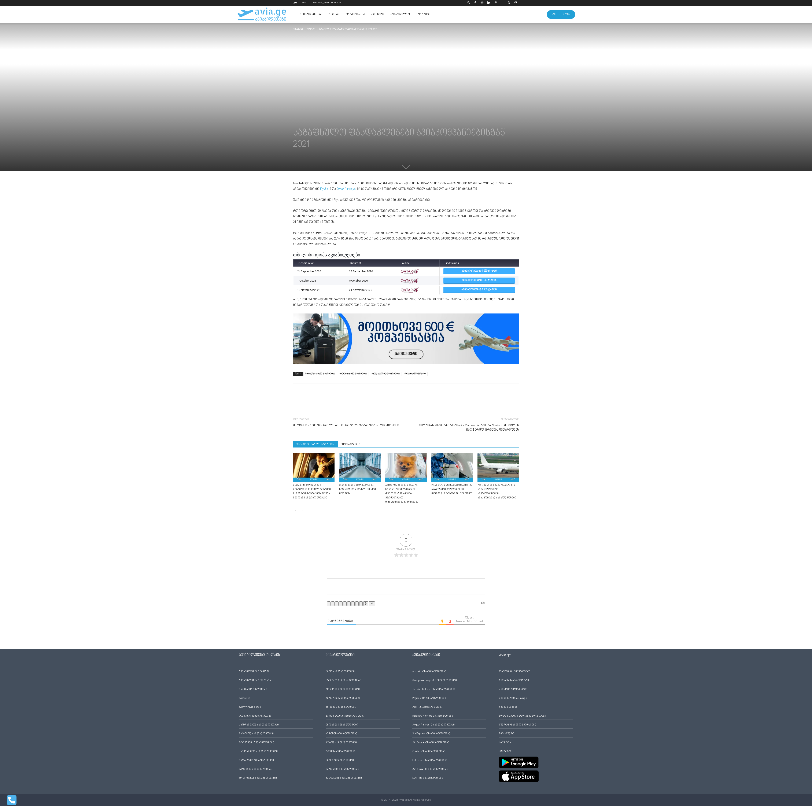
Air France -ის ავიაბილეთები (430, 742)
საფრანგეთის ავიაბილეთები (259, 725)
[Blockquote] (353, 603)
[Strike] (341, 603)
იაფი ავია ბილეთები (253, 689)
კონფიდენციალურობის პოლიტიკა (522, 716)
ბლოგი (311, 29)
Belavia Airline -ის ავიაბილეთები (432, 716)
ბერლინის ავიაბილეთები (343, 698)
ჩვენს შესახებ (508, 707)
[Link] (361, 603)
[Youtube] (516, 3)
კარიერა (505, 742)
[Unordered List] (349, 603)
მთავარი (298, 29)
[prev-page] (295, 510)
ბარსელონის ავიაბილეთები (345, 716)
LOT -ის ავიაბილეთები (427, 778)
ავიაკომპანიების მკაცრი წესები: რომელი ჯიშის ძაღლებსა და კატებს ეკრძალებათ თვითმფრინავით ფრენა (401, 494)
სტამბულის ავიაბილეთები (343, 680)
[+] (371, 603)
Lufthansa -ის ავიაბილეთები (429, 760)
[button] (469, 2)
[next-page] (302, 510)
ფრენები (377, 14)
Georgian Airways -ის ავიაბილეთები (434, 680)
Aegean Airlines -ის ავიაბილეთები (433, 725)
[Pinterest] (495, 3)
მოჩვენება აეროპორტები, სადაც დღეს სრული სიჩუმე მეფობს (357, 489)
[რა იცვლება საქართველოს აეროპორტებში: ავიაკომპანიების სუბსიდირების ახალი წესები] (498, 467)
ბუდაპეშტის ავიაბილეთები (344, 778)
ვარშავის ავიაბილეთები (342, 769)
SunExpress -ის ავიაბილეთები (431, 733)
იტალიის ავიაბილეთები (255, 716)
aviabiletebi (245, 698)
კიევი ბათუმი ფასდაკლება (386, 373)
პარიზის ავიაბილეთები (341, 733)
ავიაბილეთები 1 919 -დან (479, 280)
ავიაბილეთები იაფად (254, 671)
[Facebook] (475, 3)
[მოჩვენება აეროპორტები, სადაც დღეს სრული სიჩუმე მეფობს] (360, 467)
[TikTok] (502, 3)
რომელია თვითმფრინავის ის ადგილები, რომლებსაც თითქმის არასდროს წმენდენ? (451, 489)
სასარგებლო (400, 14)
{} (365, 603)
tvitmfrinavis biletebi (250, 707)
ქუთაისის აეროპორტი (514, 680)
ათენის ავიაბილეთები (341, 707)
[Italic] (333, 603)
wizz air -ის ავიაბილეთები (429, 671)
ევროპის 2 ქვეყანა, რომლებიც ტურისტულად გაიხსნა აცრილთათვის (346, 425)
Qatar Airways (346, 189)
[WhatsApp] (317, 399)
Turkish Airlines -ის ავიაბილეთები (433, 689)
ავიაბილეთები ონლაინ (255, 680)
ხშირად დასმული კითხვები (517, 725)
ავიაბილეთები (311, 14)
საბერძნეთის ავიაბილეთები (258, 751)
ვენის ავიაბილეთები (340, 760)
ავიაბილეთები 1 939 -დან (479, 271)
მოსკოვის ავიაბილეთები (343, 689)
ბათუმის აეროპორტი (513, 689)
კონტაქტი (423, 14)
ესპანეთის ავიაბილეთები (256, 733)
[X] (509, 3)
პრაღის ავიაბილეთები (341, 742)
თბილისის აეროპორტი (514, 671)
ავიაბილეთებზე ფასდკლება (320, 373)
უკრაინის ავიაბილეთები (255, 769)
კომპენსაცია (355, 14)
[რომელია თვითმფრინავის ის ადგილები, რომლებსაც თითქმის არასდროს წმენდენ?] (452, 467)
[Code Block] (357, 603)
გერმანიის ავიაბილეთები (256, 742)
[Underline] (337, 603)
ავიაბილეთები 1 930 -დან (479, 289)
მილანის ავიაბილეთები (342, 725)
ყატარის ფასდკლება (415, 373)
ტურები (334, 14)
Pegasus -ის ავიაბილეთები (429, 698)
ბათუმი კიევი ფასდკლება (353, 373)
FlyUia (324, 189)
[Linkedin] (489, 3)
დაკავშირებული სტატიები (315, 444)
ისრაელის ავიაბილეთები (256, 760)
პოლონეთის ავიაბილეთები (258, 778)
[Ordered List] (345, 603)
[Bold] (329, 603)
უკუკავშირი (506, 733)
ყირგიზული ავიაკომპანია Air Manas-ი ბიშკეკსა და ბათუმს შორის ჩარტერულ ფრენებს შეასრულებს (469, 428)
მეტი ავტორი (350, 444)
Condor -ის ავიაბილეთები (428, 751)
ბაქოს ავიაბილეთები (340, 671)
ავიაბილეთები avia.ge (513, 698)
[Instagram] (482, 3)
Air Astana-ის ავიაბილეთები (430, 769)
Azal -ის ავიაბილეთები (427, 707)
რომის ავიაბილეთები (340, 751)
